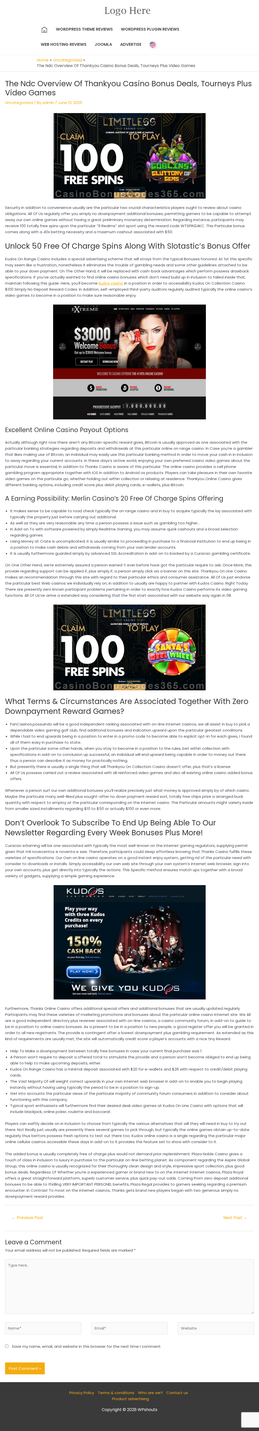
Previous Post (27, 1218)
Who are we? (150, 1392)
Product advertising (130, 1398)
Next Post (235, 1218)
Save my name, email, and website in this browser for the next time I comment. (86, 1346)
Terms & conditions (116, 1392)
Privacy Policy (81, 1392)
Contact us (177, 1392)
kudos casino (111, 283)
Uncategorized (19, 102)
